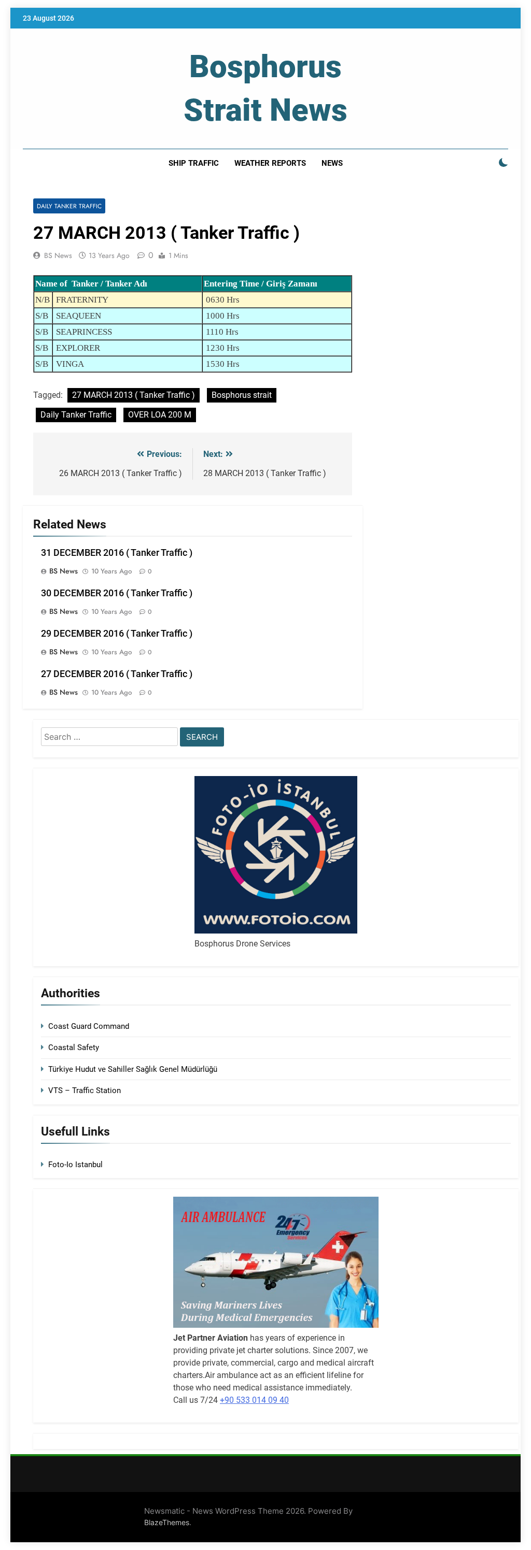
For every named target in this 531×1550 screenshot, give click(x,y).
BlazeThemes (166, 1522)
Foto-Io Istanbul (75, 1164)
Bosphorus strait (242, 395)
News (332, 163)
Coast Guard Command (88, 1026)
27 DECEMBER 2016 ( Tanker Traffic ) (116, 674)
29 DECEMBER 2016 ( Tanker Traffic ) (116, 633)
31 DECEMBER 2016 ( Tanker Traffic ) (116, 553)
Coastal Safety (73, 1047)
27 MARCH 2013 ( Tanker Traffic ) (133, 395)
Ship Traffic (194, 163)
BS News (58, 255)
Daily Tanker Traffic (69, 206)
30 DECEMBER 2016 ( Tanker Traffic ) (116, 593)
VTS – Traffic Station (84, 1090)
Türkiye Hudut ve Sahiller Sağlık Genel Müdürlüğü (132, 1069)
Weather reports (270, 163)
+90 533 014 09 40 (254, 1400)
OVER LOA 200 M (159, 415)
